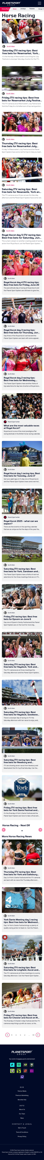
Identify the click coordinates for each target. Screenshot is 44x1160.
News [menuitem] (22, 1118)
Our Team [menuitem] (22, 1114)
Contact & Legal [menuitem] (22, 1124)
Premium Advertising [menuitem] (22, 1095)
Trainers (32, 9)
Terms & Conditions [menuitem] (22, 1132)
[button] (22, 830)
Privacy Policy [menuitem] (22, 1136)
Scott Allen (11, 46)
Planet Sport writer (14, 422)
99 (33, 1035)
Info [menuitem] (22, 1106)
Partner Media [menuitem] (22, 1091)
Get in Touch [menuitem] (22, 1128)
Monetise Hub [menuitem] (22, 1100)
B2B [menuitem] (22, 1087)
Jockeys (23, 9)
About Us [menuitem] (22, 1109)
